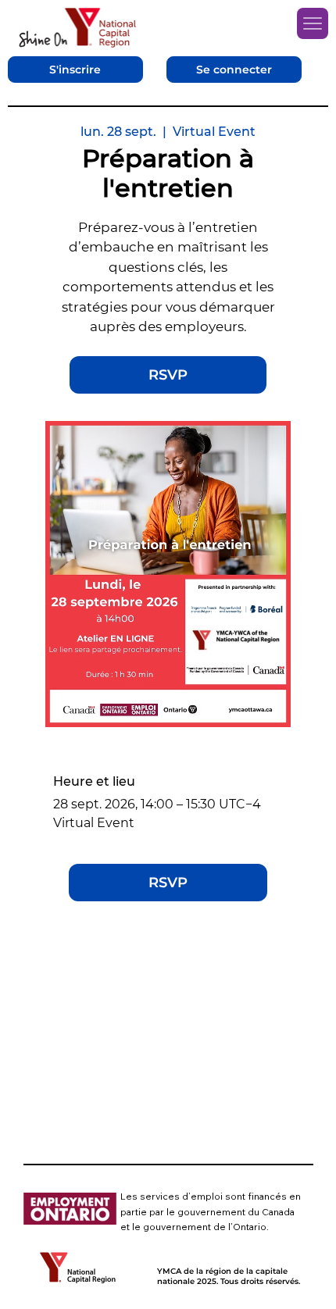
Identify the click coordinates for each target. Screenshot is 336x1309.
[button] (75, 70)
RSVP (168, 374)
